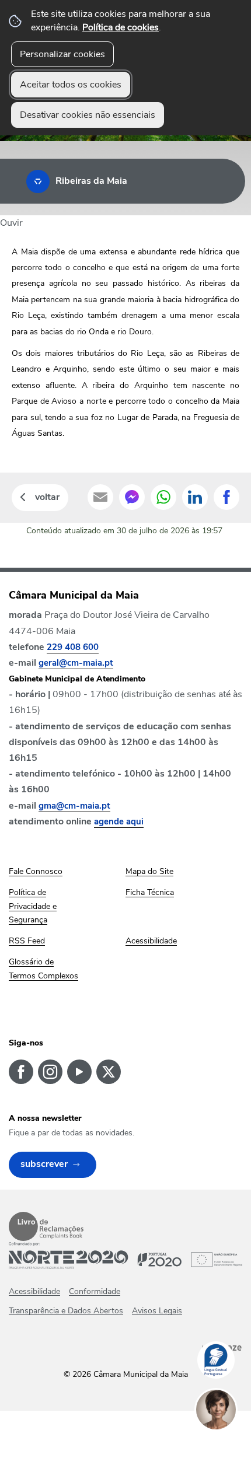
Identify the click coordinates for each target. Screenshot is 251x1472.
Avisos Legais (157, 1310)
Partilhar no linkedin (195, 497)
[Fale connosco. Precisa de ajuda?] (227, 1446)
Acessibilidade (34, 1291)
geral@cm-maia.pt (76, 663)
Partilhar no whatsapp (163, 497)
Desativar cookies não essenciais (87, 115)
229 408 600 (73, 647)
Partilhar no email (100, 497)
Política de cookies (120, 27)
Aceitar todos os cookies (70, 84)
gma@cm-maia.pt (74, 806)
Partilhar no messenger (132, 497)
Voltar (47, 497)
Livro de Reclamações (46, 1226)
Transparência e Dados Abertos (66, 1310)
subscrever (44, 1164)
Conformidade (94, 1291)
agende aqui (119, 821)
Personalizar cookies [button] (62, 54)
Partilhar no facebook (226, 497)
